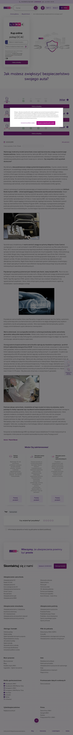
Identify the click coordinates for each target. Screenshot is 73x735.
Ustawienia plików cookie (28, 122)
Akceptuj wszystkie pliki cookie (45, 123)
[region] (36, 117)
